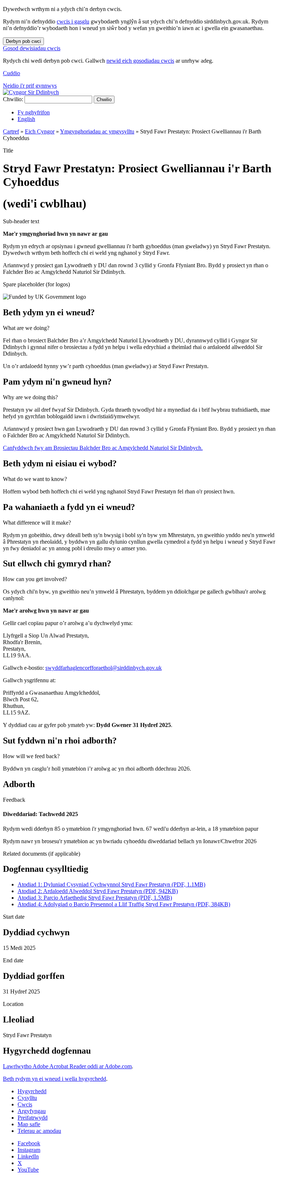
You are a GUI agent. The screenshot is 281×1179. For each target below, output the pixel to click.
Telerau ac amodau (39, 1131)
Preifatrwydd (33, 1117)
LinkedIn (28, 1156)
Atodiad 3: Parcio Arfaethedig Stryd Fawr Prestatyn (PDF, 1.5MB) (95, 898)
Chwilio (104, 99)
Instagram (29, 1150)
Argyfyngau (32, 1111)
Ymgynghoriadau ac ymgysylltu (97, 131)
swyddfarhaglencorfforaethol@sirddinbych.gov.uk (103, 668)
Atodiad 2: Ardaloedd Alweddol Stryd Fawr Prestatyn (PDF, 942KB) (98, 891)
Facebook (29, 1143)
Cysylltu (27, 1098)
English (26, 119)
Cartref (11, 131)
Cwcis (25, 1104)
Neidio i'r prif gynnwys (30, 85)
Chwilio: (13, 99)
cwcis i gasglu (73, 21)
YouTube (28, 1170)
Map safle (29, 1124)
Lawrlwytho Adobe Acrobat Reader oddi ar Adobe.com (67, 1066)
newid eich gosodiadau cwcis (140, 61)
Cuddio (11, 73)
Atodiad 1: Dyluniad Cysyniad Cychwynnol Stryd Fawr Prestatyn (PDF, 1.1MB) (111, 884)
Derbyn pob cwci (23, 41)
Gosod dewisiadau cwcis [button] (31, 48)
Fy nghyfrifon (34, 112)
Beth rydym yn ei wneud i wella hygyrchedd (54, 1079)
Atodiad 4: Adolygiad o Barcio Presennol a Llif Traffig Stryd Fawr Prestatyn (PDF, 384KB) (124, 904)
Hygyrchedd (32, 1091)
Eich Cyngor (40, 131)
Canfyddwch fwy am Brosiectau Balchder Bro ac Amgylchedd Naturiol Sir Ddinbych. (103, 448)
